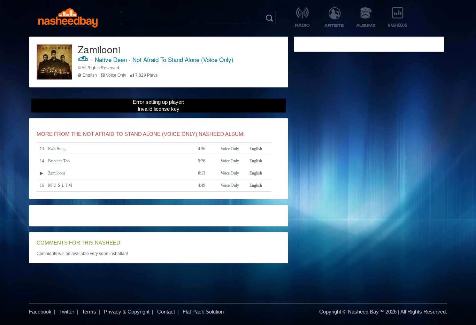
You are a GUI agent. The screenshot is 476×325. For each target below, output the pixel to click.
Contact (166, 312)
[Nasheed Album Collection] (365, 17)
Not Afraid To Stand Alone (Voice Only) (182, 59)
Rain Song (57, 148)
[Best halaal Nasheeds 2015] (397, 17)
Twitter (66, 312)
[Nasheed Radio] (302, 17)
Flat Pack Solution (203, 312)
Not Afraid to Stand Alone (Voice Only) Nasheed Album (163, 134)
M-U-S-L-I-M (60, 185)
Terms (89, 312)
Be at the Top (59, 160)
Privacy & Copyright (126, 312)
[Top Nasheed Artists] (334, 17)
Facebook (40, 312)
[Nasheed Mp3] (68, 18)
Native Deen (111, 59)
